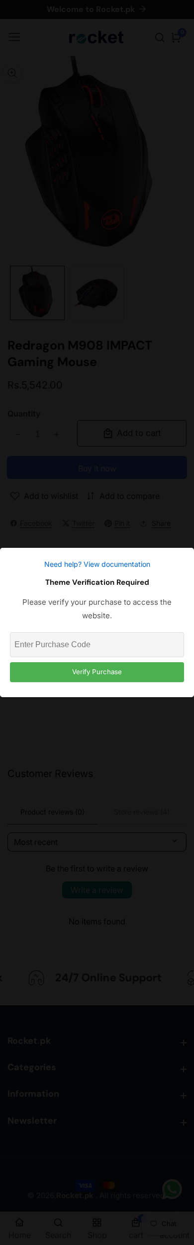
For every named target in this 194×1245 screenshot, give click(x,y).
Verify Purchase (97, 672)
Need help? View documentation (97, 564)
